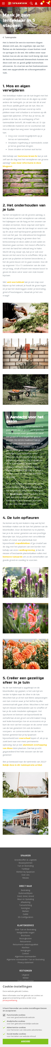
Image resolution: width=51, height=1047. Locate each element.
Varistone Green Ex (27, 156)
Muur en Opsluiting (25, 899)
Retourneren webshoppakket (25, 944)
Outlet (25, 914)
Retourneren (25, 941)
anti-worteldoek (15, 282)
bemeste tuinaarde (12, 556)
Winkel (25, 978)
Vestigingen (26, 950)
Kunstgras (25, 908)
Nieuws (25, 877)
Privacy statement (25, 962)
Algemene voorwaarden (25, 956)
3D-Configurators (25, 917)
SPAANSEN (26, 855)
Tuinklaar (25, 868)
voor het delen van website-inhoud (21, 1035)
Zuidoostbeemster (25, 980)
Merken (25, 911)
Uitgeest (25, 975)
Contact (25, 953)
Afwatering (25, 902)
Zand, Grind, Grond (25, 896)
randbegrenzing (26, 550)
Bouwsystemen (25, 862)
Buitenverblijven (25, 893)
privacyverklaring (10, 1000)
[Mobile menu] (3, 3)
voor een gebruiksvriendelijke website (22, 1022)
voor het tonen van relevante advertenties (24, 1028)
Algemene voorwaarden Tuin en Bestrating (25, 959)
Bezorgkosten (25, 938)
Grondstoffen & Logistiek (25, 860)
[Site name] (18, 3)
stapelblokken (22, 543)
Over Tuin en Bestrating (25, 929)
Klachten (25, 947)
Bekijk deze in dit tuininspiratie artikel (22, 765)
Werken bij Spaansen (25, 871)
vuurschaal (24, 738)
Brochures (25, 935)
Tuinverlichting (25, 905)
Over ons (25, 874)
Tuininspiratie (10, 37)
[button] (31, 3)
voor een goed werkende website (21, 1016)
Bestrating (25, 890)
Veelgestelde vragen (25, 932)
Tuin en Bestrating (25, 865)
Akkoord (25, 1041)
